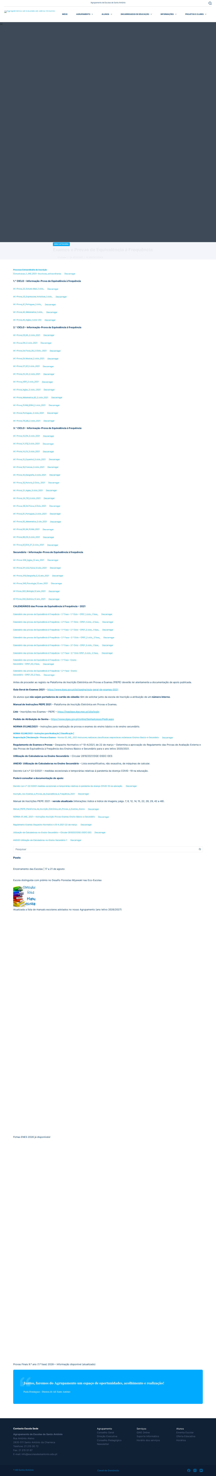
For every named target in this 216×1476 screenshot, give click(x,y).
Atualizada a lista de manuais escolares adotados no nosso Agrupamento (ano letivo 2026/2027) (67, 909)
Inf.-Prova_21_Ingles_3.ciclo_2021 (28, 490)
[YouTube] (201, 1470)
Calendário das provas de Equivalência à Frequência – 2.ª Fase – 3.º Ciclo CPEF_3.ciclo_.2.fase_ (56, 653)
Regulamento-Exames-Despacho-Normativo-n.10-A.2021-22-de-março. (45, 825)
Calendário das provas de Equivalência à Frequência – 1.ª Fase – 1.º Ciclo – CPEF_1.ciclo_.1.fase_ (55, 614)
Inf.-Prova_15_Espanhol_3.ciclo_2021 (29, 459)
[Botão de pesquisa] (200, 849)
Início (64, 14)
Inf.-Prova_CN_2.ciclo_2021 (25, 343)
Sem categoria (61, 244)
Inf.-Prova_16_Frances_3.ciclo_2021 (28, 467)
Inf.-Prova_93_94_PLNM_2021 (26, 529)
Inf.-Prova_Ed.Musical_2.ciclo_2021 (28, 359)
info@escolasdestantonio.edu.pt (39, 1454)
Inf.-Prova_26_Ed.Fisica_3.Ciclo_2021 (29, 506)
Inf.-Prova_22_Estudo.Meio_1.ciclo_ (28, 289)
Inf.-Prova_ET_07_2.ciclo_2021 (26, 366)
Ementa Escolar (185, 1432)
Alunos (105, 14)
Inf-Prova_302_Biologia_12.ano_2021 (29, 591)
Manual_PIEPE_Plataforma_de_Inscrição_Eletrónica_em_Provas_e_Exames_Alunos (49, 809)
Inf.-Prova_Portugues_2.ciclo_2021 (28, 413)
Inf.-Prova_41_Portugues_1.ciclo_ (27, 304)
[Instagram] (195, 1470)
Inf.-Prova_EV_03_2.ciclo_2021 (26, 374)
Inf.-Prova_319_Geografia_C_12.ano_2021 (31, 576)
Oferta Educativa (185, 1436)
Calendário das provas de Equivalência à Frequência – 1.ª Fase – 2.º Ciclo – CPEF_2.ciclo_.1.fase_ (56, 630)
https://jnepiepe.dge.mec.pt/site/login (78, 711)
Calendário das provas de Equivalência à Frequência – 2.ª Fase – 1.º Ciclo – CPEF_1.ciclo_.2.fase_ (56, 622)
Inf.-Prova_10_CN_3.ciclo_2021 (26, 436)
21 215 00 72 (31, 1446)
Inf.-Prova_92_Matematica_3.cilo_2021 (30, 522)
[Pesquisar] (210, 3)
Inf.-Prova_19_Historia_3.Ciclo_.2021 (29, 483)
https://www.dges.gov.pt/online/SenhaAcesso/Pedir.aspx (82, 719)
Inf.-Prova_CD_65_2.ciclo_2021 (26, 335)
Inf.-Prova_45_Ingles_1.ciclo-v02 (27, 320)
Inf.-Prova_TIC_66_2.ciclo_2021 (26, 421)
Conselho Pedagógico (109, 1440)
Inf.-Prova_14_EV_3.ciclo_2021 (26, 451)
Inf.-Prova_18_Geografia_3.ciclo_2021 (29, 475)
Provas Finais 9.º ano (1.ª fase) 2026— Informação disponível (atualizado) (54, 1364)
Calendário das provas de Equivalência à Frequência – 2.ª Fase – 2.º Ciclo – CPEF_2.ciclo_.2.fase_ (56, 637)
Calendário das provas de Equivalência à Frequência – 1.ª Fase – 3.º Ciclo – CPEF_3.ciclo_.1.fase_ (56, 645)
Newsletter (103, 1444)
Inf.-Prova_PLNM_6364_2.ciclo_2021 (29, 405)
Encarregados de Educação (135, 14)
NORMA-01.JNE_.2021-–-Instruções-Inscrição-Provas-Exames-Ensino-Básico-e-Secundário (54, 817)
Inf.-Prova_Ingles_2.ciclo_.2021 (27, 390)
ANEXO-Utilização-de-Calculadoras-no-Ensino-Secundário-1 (40, 840)
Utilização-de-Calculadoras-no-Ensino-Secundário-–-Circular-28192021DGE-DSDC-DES (52, 832)
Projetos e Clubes (194, 14)
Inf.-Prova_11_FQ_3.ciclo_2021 (26, 444)
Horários (181, 1440)
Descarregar (70, 274)
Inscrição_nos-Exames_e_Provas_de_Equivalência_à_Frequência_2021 (44, 794)
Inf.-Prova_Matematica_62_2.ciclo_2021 (30, 397)
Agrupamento (83, 14)
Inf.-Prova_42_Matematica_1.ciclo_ (28, 312)
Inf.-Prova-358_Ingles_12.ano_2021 (28, 560)
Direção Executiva (107, 1436)
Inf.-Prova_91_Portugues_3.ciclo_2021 (30, 514)
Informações (167, 14)
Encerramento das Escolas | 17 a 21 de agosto (39, 868)
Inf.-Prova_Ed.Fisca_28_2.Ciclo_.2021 (30, 351)
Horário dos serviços (148, 1440)
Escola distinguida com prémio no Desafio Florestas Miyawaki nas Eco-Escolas (57, 880)
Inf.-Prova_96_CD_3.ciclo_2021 (26, 537)
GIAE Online (143, 1432)
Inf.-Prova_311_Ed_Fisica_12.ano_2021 (30, 568)
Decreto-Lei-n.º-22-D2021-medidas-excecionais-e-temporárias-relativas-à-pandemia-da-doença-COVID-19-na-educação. (68, 786)
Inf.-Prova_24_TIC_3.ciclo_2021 (27, 498)
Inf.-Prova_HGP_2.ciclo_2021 (26, 382)
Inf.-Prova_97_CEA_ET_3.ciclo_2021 (28, 545)
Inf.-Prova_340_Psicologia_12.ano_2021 (30, 583)
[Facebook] (188, 1470)
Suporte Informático (148, 1436)
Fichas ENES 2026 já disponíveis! (31, 1136)
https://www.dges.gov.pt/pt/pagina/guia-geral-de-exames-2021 (82, 689)
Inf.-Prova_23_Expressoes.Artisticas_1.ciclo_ (33, 297)
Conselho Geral (105, 1432)
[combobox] (105, 849)
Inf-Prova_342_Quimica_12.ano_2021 (29, 599)
